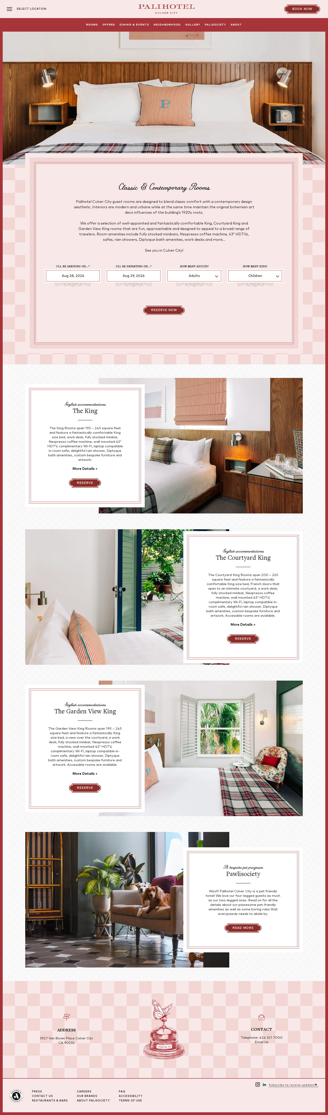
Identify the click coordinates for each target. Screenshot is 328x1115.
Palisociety (215, 24)
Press (37, 1091)
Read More (243, 928)
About (236, 24)
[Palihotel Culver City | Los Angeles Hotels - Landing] (166, 9)
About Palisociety (93, 1100)
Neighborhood (167, 24)
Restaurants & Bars (50, 1100)
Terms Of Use (130, 1100)
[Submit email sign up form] (316, 1084)
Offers (108, 24)
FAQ (122, 1091)
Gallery (192, 24)
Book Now (302, 9)
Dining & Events (134, 24)
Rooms (92, 24)
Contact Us (42, 1096)
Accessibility (130, 1096)
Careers (84, 1091)
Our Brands (87, 1096)
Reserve (85, 483)
